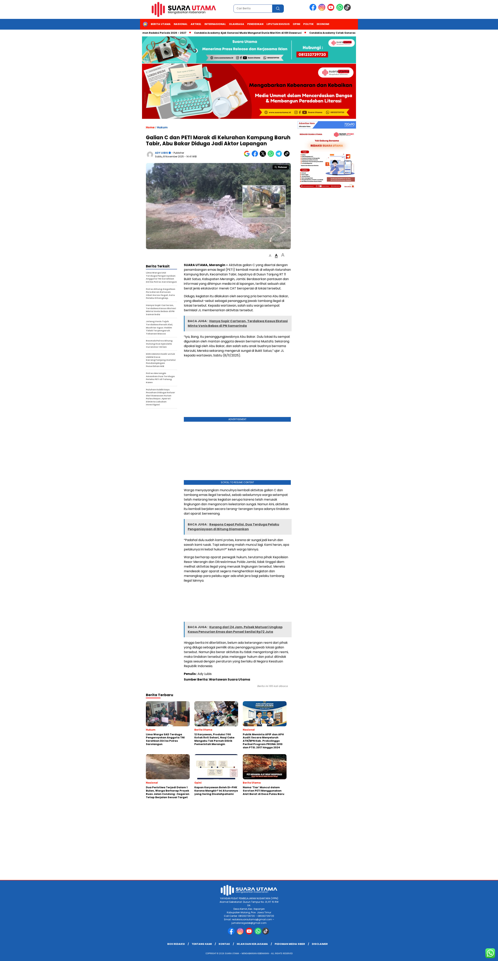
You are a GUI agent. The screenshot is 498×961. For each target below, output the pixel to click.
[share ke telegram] (280, 155)
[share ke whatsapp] (272, 155)
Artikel (196, 24)
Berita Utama (161, 24)
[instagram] (322, 9)
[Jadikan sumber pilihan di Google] (248, 155)
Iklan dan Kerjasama (252, 944)
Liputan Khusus (278, 24)
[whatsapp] (339, 9)
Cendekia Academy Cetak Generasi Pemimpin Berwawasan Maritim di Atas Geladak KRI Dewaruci (348, 32)
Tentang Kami (202, 944)
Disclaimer (320, 944)
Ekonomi (323, 24)
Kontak (224, 944)
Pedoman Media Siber (290, 944)
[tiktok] (348, 9)
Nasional (181, 24)
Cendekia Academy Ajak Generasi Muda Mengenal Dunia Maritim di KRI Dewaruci (223, 32)
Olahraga (236, 24)
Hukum (162, 127)
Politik (308, 24)
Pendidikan (255, 24)
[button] (270, 255)
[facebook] (313, 9)
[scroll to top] (480, 955)
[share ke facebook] (256, 155)
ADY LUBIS (161, 152)
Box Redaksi (176, 944)
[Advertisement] (237, 388)
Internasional (215, 24)
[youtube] (331, 9)
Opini (296, 24)
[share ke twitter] (264, 155)
